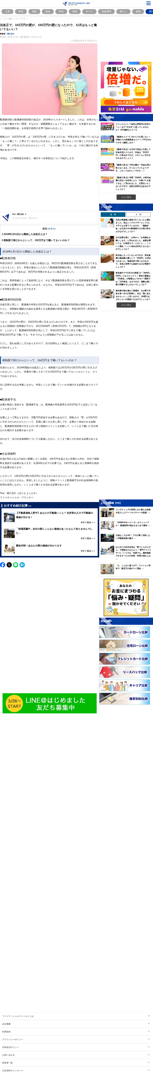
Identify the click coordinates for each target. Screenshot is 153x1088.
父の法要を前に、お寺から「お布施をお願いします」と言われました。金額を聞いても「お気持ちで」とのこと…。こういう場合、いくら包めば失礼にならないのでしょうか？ (133, 243)
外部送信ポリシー (10, 1047)
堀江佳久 (10, 34)
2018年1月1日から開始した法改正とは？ (25, 234)
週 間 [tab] (113, 214)
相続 (34, 11)
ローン (89, 11)
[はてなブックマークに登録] (22, 564)
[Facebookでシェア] (2, 564)
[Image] (50, 703)
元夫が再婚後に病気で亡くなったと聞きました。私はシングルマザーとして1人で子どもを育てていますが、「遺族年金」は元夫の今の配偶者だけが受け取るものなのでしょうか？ (133, 225)
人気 (7, 11)
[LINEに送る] (15, 564)
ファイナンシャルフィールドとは (18, 1016)
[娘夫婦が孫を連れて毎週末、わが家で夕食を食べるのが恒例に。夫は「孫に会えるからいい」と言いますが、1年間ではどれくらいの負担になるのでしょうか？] (107, 293)
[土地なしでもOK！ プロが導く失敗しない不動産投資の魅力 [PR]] (127, 541)
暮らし (123, 11)
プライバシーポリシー (12, 1039)
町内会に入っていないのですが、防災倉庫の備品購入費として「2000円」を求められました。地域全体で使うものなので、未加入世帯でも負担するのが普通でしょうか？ (133, 261)
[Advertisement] (49, 188)
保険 (74, 11)
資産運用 (106, 11)
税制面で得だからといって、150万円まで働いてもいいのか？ (36, 240)
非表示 (51, 229)
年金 (61, 11)
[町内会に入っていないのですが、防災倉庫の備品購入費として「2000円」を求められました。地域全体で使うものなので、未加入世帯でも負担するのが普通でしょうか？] (107, 258)
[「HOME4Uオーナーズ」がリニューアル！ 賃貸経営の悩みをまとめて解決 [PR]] (127, 529)
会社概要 (6, 1024)
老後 (138, 11)
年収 (21, 11)
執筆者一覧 (7, 1063)
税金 (47, 11)
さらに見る (126, 197)
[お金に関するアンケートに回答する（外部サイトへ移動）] (126, 597)
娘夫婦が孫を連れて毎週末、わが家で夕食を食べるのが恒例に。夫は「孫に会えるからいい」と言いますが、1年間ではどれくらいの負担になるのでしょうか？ (133, 295)
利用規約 (6, 1032)
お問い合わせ (8, 1055)
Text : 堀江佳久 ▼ (19, 214)
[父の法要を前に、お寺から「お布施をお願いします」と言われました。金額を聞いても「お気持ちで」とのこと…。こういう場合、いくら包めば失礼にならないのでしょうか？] (107, 240)
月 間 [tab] (138, 214)
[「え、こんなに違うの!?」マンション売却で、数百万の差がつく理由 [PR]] (127, 573)
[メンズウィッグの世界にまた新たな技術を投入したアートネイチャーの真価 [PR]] (127, 516)
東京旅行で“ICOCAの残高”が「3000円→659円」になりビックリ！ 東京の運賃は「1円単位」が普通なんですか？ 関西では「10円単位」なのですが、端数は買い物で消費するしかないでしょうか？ (133, 278)
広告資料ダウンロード (12, 1070)
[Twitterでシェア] (9, 564)
